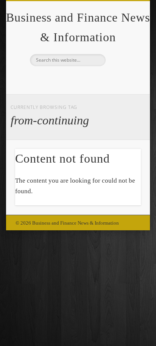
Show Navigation (122, 68)
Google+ (77, 79)
